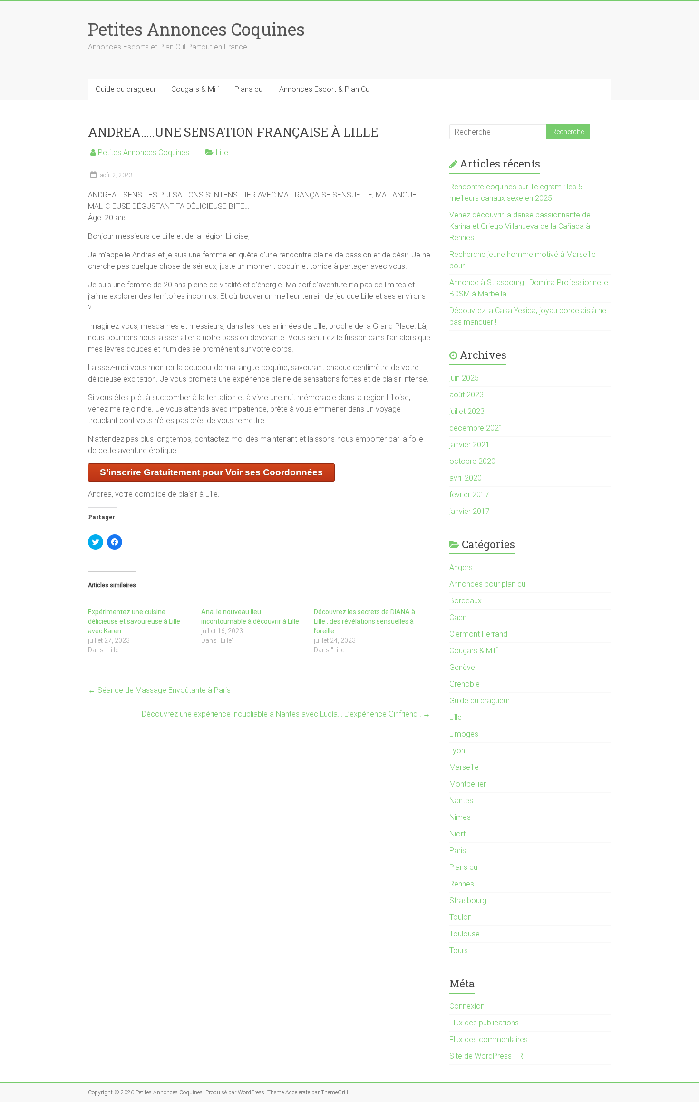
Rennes (461, 883)
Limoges (463, 733)
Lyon (457, 750)
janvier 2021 (469, 444)
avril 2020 (465, 477)
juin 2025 (464, 378)
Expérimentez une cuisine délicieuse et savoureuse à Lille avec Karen (134, 621)
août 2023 (466, 394)
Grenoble (464, 684)
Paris (457, 850)
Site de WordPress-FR (486, 1056)
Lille (222, 152)
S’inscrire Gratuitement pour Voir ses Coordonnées (211, 472)
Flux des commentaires (488, 1039)
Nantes (461, 800)
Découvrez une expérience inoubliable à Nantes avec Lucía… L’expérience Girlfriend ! (286, 713)
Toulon (460, 917)
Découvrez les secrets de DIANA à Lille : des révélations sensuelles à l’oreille (364, 621)
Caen (457, 617)
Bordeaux (465, 600)
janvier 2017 (469, 511)
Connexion (467, 1006)
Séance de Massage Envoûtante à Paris (159, 690)
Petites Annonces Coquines (196, 29)
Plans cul (249, 89)
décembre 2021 (476, 428)
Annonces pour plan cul (488, 584)
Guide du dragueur (126, 89)
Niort (457, 833)
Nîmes (460, 817)
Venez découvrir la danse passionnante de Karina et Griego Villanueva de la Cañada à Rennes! (520, 226)
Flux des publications (484, 1022)
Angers (461, 567)
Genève (462, 667)
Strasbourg (467, 900)
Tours (458, 950)
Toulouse (464, 933)
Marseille (464, 767)
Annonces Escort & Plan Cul (325, 89)
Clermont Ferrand (478, 634)
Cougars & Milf (195, 89)
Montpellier (467, 783)
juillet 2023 (467, 411)
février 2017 (469, 494)
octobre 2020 (472, 461)
